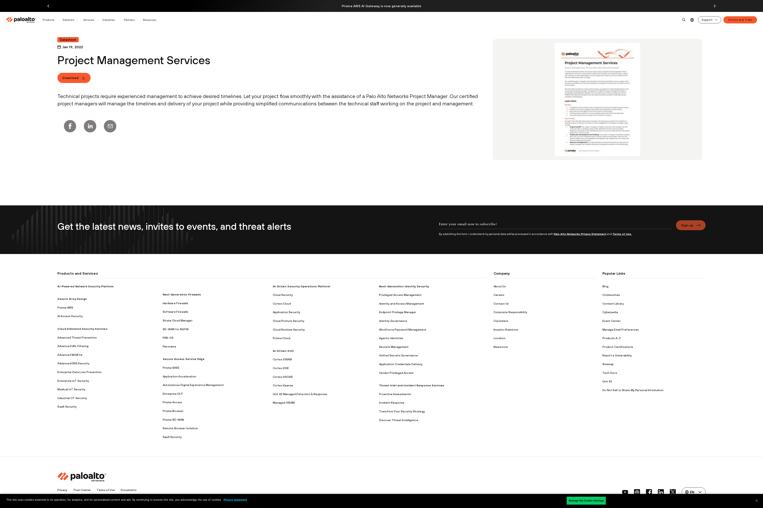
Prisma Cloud (281, 338)
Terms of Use (106, 490)
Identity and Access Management (401, 303)
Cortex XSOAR (283, 376)
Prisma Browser (173, 411)
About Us (500, 286)
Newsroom (501, 346)
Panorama (169, 346)
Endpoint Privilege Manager (397, 312)
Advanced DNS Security (73, 363)
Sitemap (608, 364)
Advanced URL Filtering (72, 346)
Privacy (62, 490)
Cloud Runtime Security (289, 329)
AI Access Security (70, 316)
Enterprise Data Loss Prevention (79, 372)
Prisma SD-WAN (173, 419)
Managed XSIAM (284, 402)
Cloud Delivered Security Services (82, 328)
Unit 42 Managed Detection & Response (300, 394)
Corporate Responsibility (510, 312)
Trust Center (82, 490)
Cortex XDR (281, 368)
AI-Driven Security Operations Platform (301, 286)
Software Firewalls (175, 311)
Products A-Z (611, 338)
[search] (684, 19)
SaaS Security (66, 406)
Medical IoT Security (71, 389)
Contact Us (501, 303)
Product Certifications (617, 346)
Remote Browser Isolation (180, 428)
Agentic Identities (391, 338)
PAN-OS (168, 337)
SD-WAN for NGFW (176, 329)
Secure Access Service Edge (183, 359)
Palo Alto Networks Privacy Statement (580, 234)
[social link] (625, 492)
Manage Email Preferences (620, 329)
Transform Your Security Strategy (402, 411)
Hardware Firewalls (175, 303)
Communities (611, 294)
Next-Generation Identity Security (404, 286)
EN (692, 19)
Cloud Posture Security (288, 320)
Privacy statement (235, 499)
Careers (499, 294)
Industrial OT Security (72, 398)
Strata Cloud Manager (178, 320)
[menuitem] (22, 20)
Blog (605, 286)
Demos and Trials (740, 19)
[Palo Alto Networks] (21, 20)
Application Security (286, 312)
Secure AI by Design (72, 298)
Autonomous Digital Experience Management (193, 385)
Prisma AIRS (65, 307)
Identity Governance (393, 320)
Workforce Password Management (402, 329)
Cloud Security (283, 294)
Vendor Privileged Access (396, 372)
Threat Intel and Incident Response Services (411, 385)
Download (70, 78)
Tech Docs (609, 372)
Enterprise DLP (173, 393)
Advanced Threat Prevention (77, 337)
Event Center (611, 320)
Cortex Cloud (282, 303)
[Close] (756, 500)
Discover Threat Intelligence (398, 420)
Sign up (687, 225)
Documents (129, 490)
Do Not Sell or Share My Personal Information (632, 390)
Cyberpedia (610, 312)
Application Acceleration (179, 376)
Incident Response (391, 402)
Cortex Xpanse (283, 385)
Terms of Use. (622, 234)
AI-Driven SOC (283, 350)
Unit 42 (607, 381)
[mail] (110, 126)
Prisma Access (172, 402)
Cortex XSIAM (282, 359)
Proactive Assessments (395, 394)
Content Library (613, 303)
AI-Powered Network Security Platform (85, 286)
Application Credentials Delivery (400, 364)
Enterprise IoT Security (73, 380)
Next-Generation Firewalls (182, 294)
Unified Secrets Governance (398, 355)
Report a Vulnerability (617, 355)
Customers (501, 320)
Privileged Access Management (400, 294)
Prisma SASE (171, 367)
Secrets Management (394, 346)
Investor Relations (506, 329)
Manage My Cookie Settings (586, 500)
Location (500, 338)
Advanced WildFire (69, 354)
